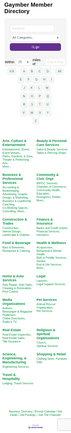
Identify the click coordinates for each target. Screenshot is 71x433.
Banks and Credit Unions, (52, 228)
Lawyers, (42, 280)
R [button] (24, 104)
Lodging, (7, 383)
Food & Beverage (16, 243)
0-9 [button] (12, 71)
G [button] (36, 79)
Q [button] (48, 96)
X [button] (40, 112)
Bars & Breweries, (13, 247)
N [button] (24, 96)
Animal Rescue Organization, (46, 305)
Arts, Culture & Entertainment (14, 143)
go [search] (37, 47)
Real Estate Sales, (13, 338)
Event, (26, 149)
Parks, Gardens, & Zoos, (17, 156)
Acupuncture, (45, 247)
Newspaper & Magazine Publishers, (17, 313)
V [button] (24, 112)
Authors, (7, 308)
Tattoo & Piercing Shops (51, 152)
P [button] (40, 96)
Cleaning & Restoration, (17, 288)
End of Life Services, (49, 264)
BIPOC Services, (47, 183)
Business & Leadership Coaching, (16, 202)
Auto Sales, (26, 284)
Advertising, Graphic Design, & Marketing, (15, 195)
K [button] (32, 87)
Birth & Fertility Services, (52, 257)
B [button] (32, 71)
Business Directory (21, 411)
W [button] (31, 112)
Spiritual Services (47, 346)
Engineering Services (15, 366)
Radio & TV (9, 321)
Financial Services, (48, 231)
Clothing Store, (46, 358)
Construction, (10, 228)
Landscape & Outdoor (16, 234)
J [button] (24, 87)
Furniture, (62, 358)
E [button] (21, 79)
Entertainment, (11, 149)
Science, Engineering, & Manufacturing (14, 358)
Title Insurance (11, 341)
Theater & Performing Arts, (15, 161)
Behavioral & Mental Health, (49, 252)
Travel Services (23, 383)
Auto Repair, (10, 284)
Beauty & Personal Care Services (52, 143)
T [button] (40, 104)
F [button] (29, 79)
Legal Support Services (51, 284)
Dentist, (41, 261)
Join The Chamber (49, 414)
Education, (43, 193)
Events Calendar (45, 411)
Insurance (43, 234)
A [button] (24, 71)
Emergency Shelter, (49, 197)
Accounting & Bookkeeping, (10, 189)
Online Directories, (13, 318)
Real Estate (11, 330)
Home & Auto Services (13, 278)
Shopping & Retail (51, 354)
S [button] (32, 104)
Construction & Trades (14, 221)
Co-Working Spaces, (15, 207)
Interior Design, (11, 231)
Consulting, (9, 211)
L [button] (39, 87)
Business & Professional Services (12, 179)
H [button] (44, 79)
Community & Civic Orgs (48, 177)
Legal (41, 276)
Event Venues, (11, 152)
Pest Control (10, 291)
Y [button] (48, 112)
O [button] (32, 96)
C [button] (40, 71)
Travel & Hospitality (11, 377)
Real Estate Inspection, (16, 334)
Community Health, (48, 190)
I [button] (51, 79)
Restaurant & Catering (16, 250)
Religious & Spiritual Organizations (48, 334)
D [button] (48, 71)
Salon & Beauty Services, (52, 149)
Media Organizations (13, 302)
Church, (41, 342)
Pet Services (47, 300)
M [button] (47, 87)
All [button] (59, 71)
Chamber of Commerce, (52, 186)
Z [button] (36, 121)
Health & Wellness (51, 243)
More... (6, 166)
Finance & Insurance (45, 221)
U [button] (47, 104)
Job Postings (28, 414)
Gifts (39, 362)
